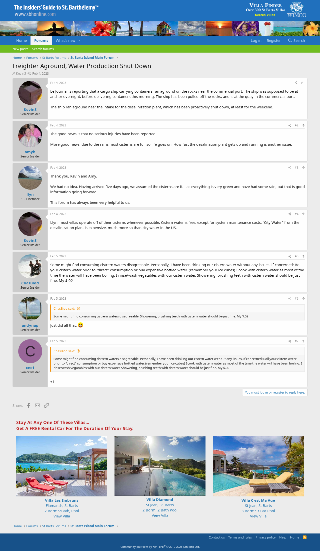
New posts (20, 49)
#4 (296, 214)
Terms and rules (240, 537)
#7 (296, 341)
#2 (296, 125)
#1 (303, 83)
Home (21, 40)
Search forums (43, 49)
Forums (41, 40)
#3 (296, 167)
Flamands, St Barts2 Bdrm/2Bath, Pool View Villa (61, 508)
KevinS (21, 73)
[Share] (296, 83)
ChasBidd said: (64, 308)
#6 (296, 298)
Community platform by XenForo (160, 546)
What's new (66, 40)
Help (282, 537)
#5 (296, 256)
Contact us (217, 537)
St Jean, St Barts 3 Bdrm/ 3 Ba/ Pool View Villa (258, 508)
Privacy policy (266, 537)
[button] (79, 40)
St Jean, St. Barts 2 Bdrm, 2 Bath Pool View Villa (160, 507)
